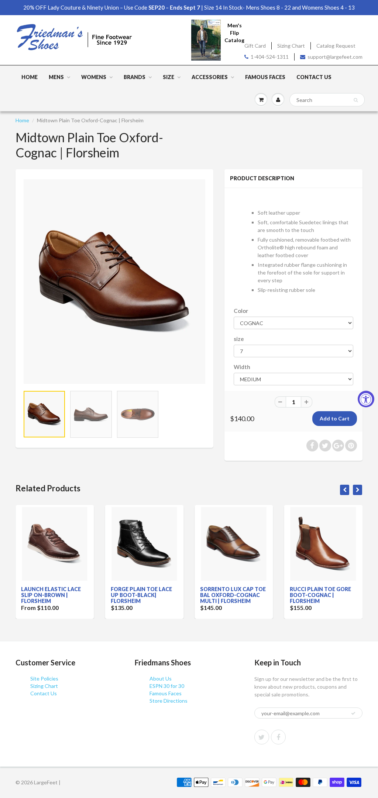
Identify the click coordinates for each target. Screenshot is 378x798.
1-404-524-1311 (270, 57)
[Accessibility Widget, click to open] (366, 399)
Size (168, 77)
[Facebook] (278, 737)
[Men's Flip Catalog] (206, 40)
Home (29, 77)
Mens (56, 77)
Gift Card (255, 45)
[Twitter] (261, 737)
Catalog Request (335, 45)
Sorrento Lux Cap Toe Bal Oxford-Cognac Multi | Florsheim (233, 595)
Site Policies (44, 678)
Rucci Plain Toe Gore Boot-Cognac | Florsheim (320, 595)
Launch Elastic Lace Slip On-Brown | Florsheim (51, 595)
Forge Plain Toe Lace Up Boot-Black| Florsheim (141, 595)
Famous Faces (265, 77)
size (239, 338)
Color (241, 310)
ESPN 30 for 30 (167, 686)
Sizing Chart (291, 45)
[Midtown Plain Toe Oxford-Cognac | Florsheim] (114, 281)
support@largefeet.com (334, 57)
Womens (93, 77)
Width (242, 367)
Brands (134, 77)
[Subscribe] (353, 713)
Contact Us (313, 77)
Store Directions (169, 701)
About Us (161, 678)
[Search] (355, 100)
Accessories (210, 77)
